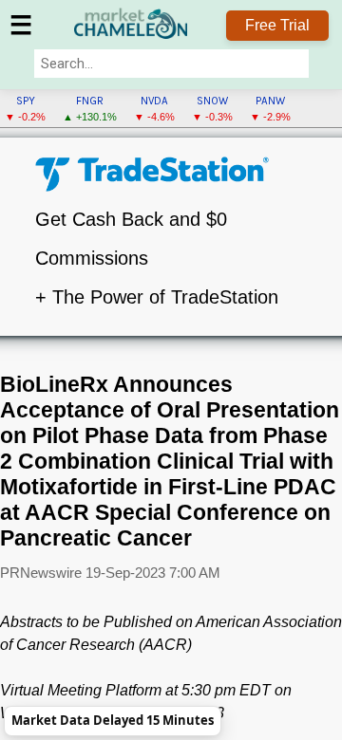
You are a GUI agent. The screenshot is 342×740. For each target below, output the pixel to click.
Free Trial (277, 25)
